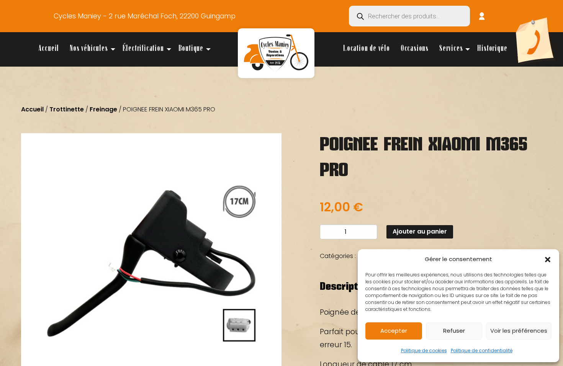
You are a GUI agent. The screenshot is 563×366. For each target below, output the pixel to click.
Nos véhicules (89, 49)
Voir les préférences (518, 331)
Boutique (190, 49)
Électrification (143, 49)
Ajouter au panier (420, 231)
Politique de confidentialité (481, 350)
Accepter (393, 331)
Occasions (415, 49)
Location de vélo (366, 49)
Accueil (48, 49)
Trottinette (66, 109)
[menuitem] (49, 49)
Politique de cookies (424, 350)
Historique (492, 49)
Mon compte (482, 16)
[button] (548, 259)
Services (451, 49)
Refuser (454, 331)
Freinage (103, 109)
